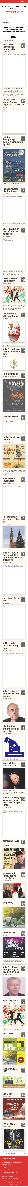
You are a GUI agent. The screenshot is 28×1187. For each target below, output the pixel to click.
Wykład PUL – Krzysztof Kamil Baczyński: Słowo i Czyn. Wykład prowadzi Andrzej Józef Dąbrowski (12, 556)
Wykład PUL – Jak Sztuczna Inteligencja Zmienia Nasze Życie (11, 351)
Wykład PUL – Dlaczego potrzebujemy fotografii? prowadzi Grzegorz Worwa (11, 969)
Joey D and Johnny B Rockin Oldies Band (11, 438)
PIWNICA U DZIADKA (9, 1124)
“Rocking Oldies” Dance (10, 1000)
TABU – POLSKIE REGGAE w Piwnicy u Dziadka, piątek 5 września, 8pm (11, 231)
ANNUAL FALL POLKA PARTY (11, 416)
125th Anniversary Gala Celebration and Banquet (10, 315)
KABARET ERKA (7, 1093)
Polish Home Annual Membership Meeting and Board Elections (11, 729)
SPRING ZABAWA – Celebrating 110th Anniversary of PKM (9, 47)
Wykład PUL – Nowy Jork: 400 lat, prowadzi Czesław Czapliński (11, 693)
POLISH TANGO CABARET (10, 374)
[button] (24, 1153)
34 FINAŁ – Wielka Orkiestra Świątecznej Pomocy (10, 646)
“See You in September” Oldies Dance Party (10, 279)
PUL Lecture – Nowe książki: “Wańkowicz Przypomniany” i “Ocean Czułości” (14, 102)
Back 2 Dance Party (9, 932)
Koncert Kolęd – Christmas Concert (11, 599)
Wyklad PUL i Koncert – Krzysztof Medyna (10, 479)
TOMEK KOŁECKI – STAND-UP (11, 842)
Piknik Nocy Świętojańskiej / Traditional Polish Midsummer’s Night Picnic (13, 141)
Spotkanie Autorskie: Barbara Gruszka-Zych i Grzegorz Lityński (10, 876)
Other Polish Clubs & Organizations (10, 1178)
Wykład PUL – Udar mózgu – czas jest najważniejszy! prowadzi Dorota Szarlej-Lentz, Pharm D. (12, 801)
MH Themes (15, 1184)
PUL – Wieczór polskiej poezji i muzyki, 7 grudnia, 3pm (11, 519)
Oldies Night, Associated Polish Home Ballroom (10, 190)
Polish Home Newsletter (7, 1176)
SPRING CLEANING (8, 1033)
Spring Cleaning (8, 902)
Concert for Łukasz (9, 763)
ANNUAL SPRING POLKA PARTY (10, 1070)
